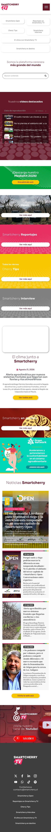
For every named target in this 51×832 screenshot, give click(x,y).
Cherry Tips (12, 30)
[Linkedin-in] (29, 776)
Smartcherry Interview (38, 31)
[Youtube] (16, 782)
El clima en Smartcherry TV (25, 818)
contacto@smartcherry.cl (25, 789)
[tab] (25, 117)
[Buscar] (46, 76)
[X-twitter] (16, 776)
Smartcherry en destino (25, 49)
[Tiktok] (29, 782)
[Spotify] (35, 782)
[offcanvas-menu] (46, 7)
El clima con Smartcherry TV (25, 40)
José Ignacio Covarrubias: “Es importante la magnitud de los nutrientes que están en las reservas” (28, 143)
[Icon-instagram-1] (35, 776)
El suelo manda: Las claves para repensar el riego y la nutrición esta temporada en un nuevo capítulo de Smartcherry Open (24, 520)
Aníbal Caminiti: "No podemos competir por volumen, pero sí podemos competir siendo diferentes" (27, 136)
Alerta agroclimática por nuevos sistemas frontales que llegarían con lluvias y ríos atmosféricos (28, 130)
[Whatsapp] (22, 782)
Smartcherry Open (13, 21)
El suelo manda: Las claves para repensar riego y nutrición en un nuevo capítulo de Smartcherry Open (27, 117)
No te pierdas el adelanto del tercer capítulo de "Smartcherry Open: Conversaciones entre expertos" (28, 123)
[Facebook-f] (22, 776)
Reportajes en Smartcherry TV (38, 22)
